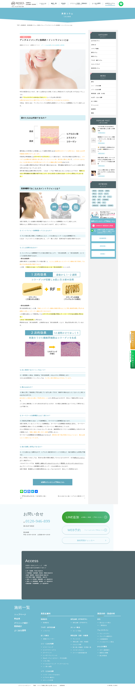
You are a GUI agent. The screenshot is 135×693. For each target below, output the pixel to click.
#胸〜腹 (94, 196)
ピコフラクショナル (49, 650)
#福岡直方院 (95, 205)
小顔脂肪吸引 (104, 639)
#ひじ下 (100, 193)
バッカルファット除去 (107, 642)
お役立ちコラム (110, 4)
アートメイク (95, 105)
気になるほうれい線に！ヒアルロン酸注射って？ (71, 496)
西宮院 (62, 45)
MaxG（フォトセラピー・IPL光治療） (55, 658)
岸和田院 (103, 246)
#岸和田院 (110, 205)
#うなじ (109, 196)
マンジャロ (76, 639)
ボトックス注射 (48, 680)
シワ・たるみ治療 (46, 45)
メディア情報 (95, 48)
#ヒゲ (104, 202)
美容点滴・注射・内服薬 (80, 641)
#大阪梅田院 (105, 199)
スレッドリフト (105, 633)
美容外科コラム (95, 68)
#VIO (100, 196)
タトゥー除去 (77, 631)
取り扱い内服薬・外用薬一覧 (82, 647)
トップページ (20, 614)
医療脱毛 (46, 622)
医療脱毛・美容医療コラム (28, 25)
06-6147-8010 (28, 526)
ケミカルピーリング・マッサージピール (56, 663)
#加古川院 (101, 190)
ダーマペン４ (47, 652)
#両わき (94, 193)
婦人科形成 (103, 655)
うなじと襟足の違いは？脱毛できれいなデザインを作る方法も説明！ (106, 173)
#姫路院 (107, 190)
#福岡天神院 (103, 205)
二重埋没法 (103, 625)
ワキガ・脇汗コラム (96, 60)
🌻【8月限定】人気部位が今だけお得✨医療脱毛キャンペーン (106, 150)
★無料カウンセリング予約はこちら (52, 482)
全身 (53, 45)
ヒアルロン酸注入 (48, 677)
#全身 (94, 199)
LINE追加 (85, 517)
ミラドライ (46, 631)
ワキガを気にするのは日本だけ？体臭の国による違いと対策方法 (106, 129)
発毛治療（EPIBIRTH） (80, 622)
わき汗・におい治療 (96, 97)
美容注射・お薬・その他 (98, 93)
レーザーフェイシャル (50, 655)
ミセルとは (42, 4)
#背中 (99, 199)
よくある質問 (96, 4)
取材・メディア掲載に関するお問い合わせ (45, 685)
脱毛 (92, 81)
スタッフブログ (95, 64)
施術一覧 (54, 4)
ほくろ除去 (94, 101)
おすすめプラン (95, 40)
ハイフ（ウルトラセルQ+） (52, 674)
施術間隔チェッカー (86, 540)
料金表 (63, 4)
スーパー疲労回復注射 (80, 652)
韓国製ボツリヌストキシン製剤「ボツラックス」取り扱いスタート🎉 (106, 140)
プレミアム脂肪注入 (106, 636)
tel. (36, 521)
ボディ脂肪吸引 (105, 650)
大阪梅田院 (102, 238)
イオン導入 (46, 661)
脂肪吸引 (93, 109)
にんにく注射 (77, 644)
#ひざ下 (106, 193)
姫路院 (57, 45)
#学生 (94, 202)
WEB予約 (86, 530)
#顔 (104, 196)
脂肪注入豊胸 (104, 652)
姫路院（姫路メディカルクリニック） (47, 463)
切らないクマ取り (105, 622)
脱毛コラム (94, 52)
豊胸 (92, 113)
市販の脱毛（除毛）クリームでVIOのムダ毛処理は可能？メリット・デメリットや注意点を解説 (106, 161)
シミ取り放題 (47, 666)
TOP (18, 25)
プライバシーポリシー (24, 685)
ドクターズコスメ (78, 650)
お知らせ (93, 44)
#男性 (99, 202)
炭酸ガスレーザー (48, 639)
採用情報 (62, 685)
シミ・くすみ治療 (96, 85)
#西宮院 (94, 190)
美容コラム (40, 25)
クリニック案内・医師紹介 (78, 4)
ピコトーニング (48, 647)
